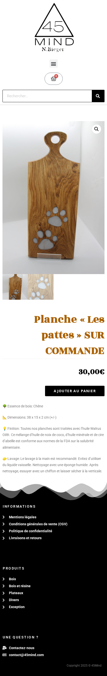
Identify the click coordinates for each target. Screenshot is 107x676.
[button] (54, 63)
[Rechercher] (98, 96)
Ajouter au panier (75, 390)
